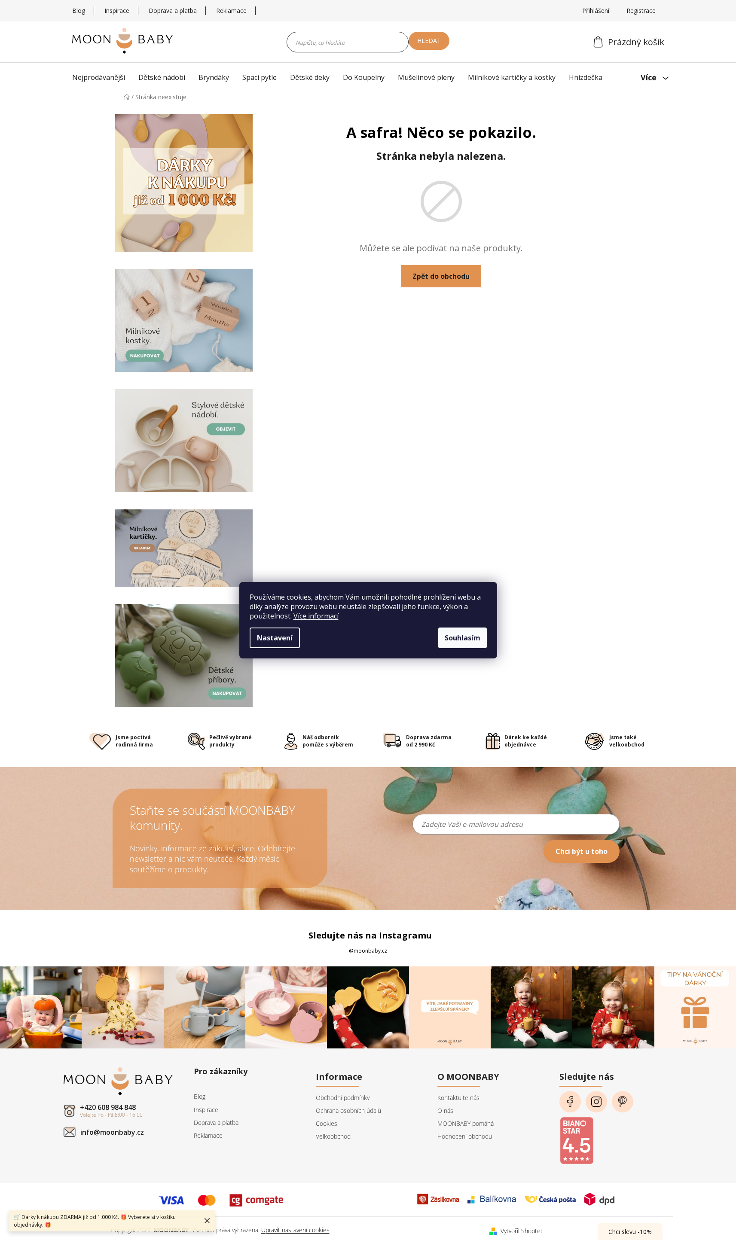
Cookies (326, 1123)
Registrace (641, 10)
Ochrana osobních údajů (348, 1110)
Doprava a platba (173, 10)
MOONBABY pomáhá (465, 1123)
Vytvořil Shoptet (522, 1231)
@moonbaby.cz (368, 950)
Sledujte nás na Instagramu (370, 935)
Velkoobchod (333, 1136)
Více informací (316, 616)
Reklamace (231, 10)
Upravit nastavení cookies (295, 1230)
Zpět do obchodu (441, 276)
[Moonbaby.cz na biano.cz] (576, 1138)
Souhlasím (462, 638)
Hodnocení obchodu (464, 1136)
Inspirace (116, 10)
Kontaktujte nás (458, 1098)
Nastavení (275, 638)
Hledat (429, 41)
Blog (78, 10)
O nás (445, 1110)
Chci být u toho (582, 851)
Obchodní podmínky (343, 1098)
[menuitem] (100, 77)
